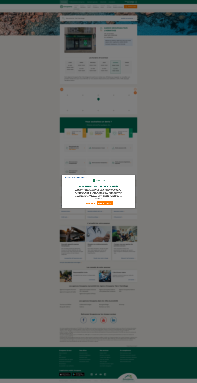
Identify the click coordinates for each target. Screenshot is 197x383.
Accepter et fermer (104, 203)
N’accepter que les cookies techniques (76, 177)
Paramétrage (89, 203)
